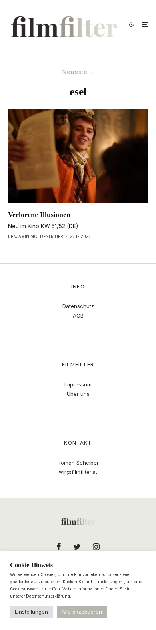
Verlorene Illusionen (39, 215)
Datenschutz (78, 306)
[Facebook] (58, 547)
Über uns (78, 393)
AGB (78, 315)
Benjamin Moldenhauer (35, 236)
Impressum (78, 384)
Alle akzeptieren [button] (82, 611)
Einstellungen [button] (31, 611)
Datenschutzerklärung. (48, 596)
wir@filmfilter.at (78, 472)
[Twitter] (77, 547)
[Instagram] (96, 547)
